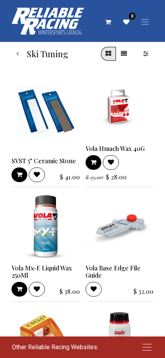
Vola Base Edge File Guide (113, 271)
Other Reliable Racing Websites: (55, 347)
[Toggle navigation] (145, 21)
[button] (19, 174)
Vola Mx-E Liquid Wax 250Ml (42, 271)
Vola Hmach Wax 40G (115, 148)
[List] (124, 53)
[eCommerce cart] (108, 22)
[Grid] (108, 53)
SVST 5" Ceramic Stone (44, 161)
